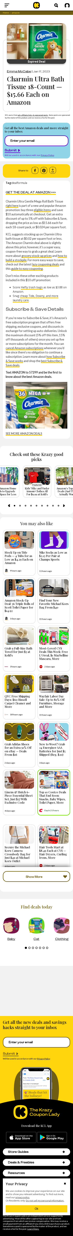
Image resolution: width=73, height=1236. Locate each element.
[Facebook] (35, 170)
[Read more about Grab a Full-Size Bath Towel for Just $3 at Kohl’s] (19, 636)
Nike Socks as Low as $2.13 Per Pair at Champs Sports (53, 555)
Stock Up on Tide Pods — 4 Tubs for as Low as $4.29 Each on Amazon (19, 557)
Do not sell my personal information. (45, 1200)
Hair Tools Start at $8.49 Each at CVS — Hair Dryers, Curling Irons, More (53, 852)
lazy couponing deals (45, 264)
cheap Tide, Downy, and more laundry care (35, 298)
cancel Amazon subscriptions (24, 348)
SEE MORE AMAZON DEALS (24, 433)
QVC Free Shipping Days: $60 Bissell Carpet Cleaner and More (18, 701)
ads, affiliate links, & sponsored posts (33, 115)
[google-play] (52, 1137)
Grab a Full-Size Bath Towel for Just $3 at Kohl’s (18, 651)
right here (12, 205)
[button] (63, 1151)
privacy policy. (22, 1197)
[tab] (14, 505)
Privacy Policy (47, 155)
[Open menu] (14, 5)
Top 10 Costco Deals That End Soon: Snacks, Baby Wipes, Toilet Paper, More (52, 797)
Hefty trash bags (32, 287)
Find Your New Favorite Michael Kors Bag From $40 (54, 603)
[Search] (56, 5)
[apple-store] (21, 1137)
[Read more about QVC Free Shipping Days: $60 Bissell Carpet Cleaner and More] (19, 684)
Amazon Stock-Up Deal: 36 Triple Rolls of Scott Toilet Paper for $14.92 (19, 605)
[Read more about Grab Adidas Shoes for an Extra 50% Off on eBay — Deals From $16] (19, 732)
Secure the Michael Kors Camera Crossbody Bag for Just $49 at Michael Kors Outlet (17, 854)
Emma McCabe (19, 71)
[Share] (52, 170)
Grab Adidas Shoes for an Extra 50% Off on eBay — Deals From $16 (18, 749)
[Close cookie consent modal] (65, 1184)
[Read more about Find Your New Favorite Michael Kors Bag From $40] (54, 588)
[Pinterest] (43, 170)
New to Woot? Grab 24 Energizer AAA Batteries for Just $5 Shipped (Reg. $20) (52, 749)
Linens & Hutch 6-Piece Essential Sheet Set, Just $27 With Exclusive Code (19, 797)
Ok (36, 1208)
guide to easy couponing (27, 268)
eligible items (42, 210)
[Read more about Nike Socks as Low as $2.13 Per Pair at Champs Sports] (54, 540)
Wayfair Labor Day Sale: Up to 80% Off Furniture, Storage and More (51, 701)
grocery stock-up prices (36, 255)
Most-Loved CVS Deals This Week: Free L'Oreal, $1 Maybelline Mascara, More (53, 653)
